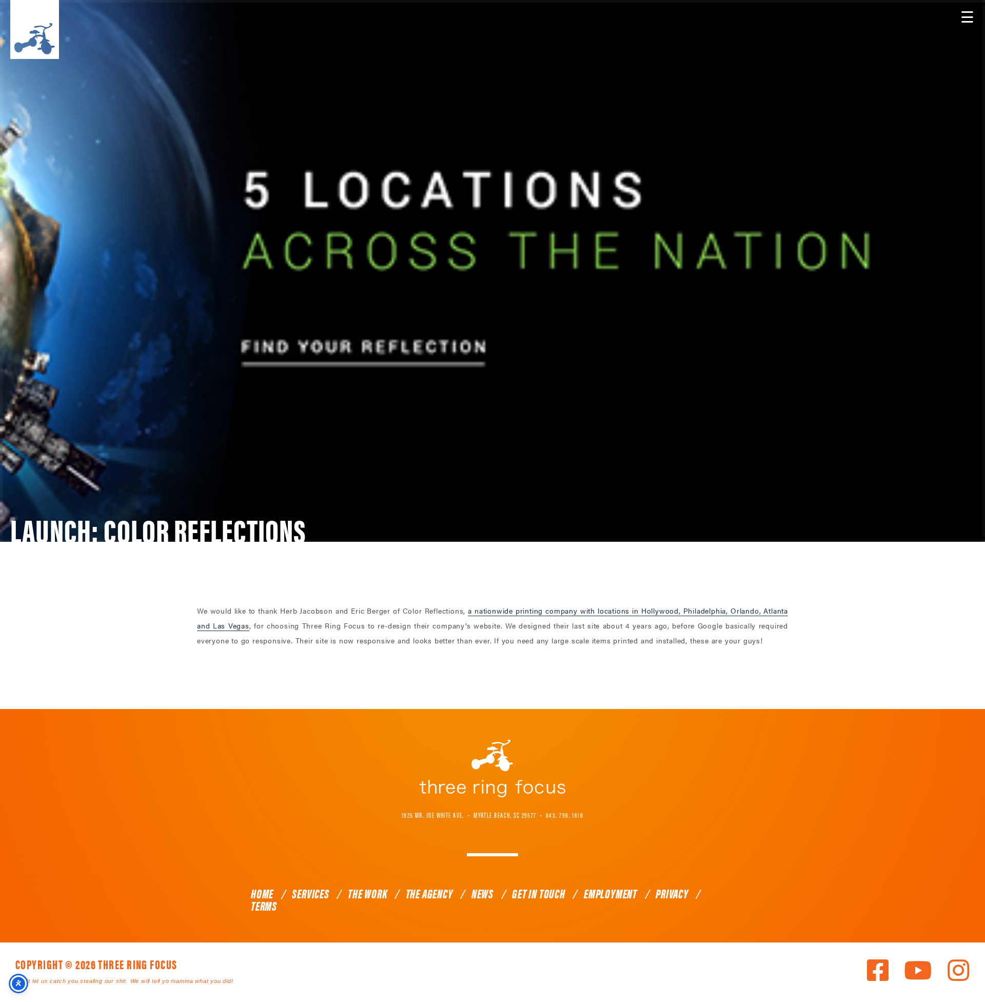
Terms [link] (264, 905)
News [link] (482, 893)
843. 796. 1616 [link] (564, 815)
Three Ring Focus (492, 768)
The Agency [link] (429, 893)
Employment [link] (610, 893)
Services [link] (310, 893)
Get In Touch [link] (538, 893)
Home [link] (262, 893)
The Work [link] (367, 893)
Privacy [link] (672, 893)
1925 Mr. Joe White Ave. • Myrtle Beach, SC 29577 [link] (469, 815)
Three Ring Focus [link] (34, 29)
